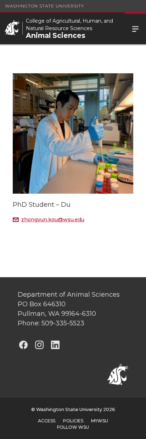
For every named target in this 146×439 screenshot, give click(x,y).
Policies (73, 420)
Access (46, 420)
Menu (135, 28)
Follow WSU (73, 427)
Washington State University (44, 5)
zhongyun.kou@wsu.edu (52, 219)
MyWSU (99, 420)
